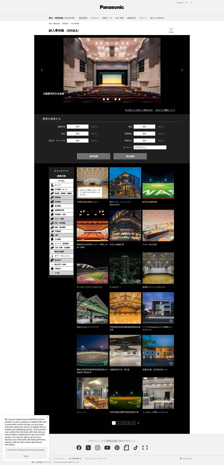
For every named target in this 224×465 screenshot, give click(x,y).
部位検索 (130, 156)
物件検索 (94, 156)
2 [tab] (108, 99)
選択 (78, 126)
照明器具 (65, 23)
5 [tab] (119, 99)
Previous (41, 70)
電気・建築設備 (54, 23)
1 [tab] (104, 99)
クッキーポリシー (59, 458)
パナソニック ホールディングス (96, 458)
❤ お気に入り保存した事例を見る (139, 110)
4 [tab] (116, 99)
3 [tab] (112, 99)
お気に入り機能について (165, 110)
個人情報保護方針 (75, 458)
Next (182, 70)
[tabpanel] (112, 70)
